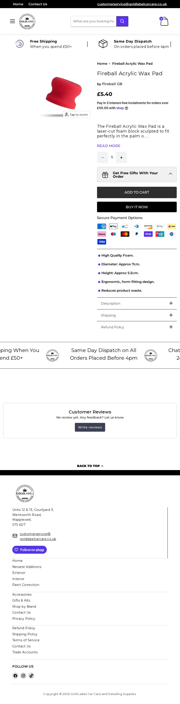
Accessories (22, 594)
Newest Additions (26, 567)
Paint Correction (25, 585)
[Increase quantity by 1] (121, 157)
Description (110, 303)
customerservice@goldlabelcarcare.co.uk (132, 4)
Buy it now (137, 207)
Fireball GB (112, 84)
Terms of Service (26, 640)
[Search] (122, 21)
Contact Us (38, 4)
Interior (18, 579)
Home (18, 4)
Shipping (108, 315)
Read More (109, 146)
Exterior (18, 573)
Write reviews (90, 427)
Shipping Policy (25, 634)
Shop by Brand (24, 607)
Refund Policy (112, 327)
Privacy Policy (23, 619)
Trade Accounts (25, 652)
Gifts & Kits (21, 600)
